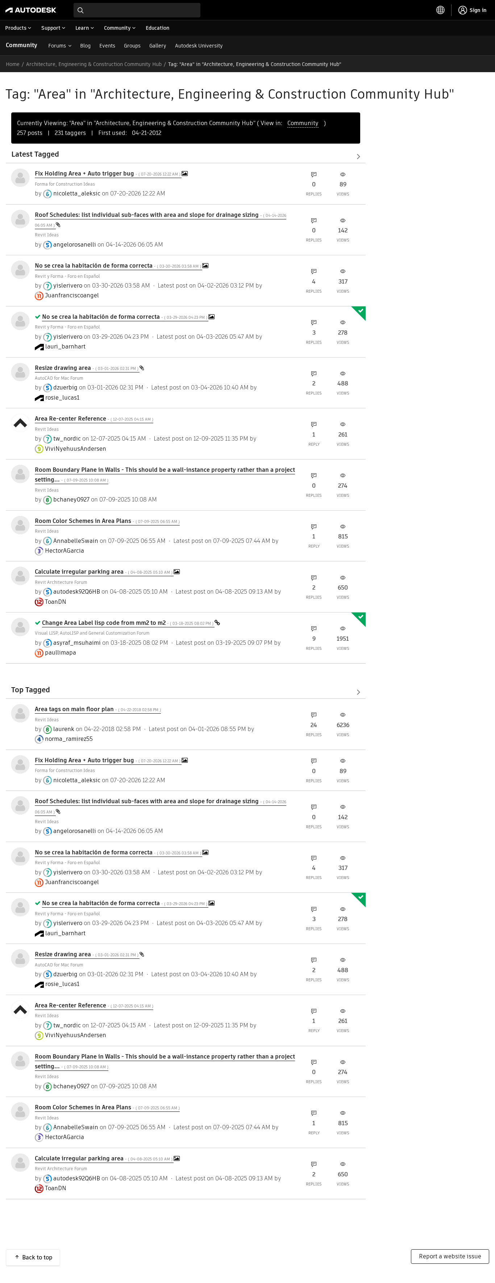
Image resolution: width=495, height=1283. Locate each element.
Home (13, 64)
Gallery (157, 45)
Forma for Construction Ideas (65, 184)
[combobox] (137, 10)
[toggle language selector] (440, 10)
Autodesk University (199, 45)
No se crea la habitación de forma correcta (118, 265)
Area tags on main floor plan (98, 709)
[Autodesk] (30, 10)
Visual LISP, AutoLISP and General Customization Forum (92, 633)
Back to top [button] (37, 1257)
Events (107, 45)
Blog (85, 45)
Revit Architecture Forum (61, 582)
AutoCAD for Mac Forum (59, 378)
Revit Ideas (47, 235)
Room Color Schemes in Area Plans (107, 521)
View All (186, 156)
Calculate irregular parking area (104, 572)
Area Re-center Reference (94, 418)
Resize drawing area (87, 368)
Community (21, 45)
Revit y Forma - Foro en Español (67, 276)
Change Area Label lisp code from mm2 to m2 (128, 623)
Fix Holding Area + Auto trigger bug (108, 173)
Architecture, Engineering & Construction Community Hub (94, 64)
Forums (57, 45)
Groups (132, 45)
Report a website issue (450, 1256)
